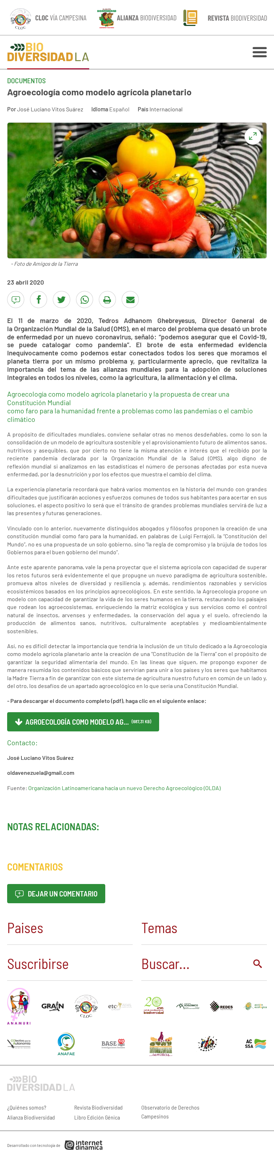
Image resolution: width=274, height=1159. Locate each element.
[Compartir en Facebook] (38, 299)
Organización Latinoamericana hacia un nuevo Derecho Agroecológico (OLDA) (124, 787)
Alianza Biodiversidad (31, 1117)
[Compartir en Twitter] (61, 299)
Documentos (26, 80)
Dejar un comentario (61, 893)
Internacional (166, 109)
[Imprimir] (107, 299)
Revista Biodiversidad (98, 1107)
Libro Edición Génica (97, 1117)
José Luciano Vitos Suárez (50, 109)
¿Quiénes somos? (26, 1107)
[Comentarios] (15, 299)
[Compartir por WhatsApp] (84, 299)
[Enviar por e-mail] (130, 299)
